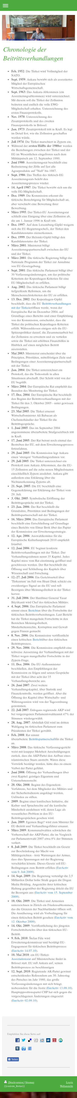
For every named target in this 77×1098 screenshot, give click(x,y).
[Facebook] (17, 1040)
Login (69, 1082)
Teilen (14, 1059)
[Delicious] (30, 1040)
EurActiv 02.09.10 (24, 1000)
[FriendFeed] (30, 1048)
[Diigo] (24, 1048)
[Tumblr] (17, 1048)
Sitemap (29, 1082)
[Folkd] (48, 1040)
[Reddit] (42, 1040)
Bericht (33, 610)
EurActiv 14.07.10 (24, 950)
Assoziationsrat (21, 959)
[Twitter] (24, 1040)
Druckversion (16, 1082)
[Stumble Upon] (61, 1040)
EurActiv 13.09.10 (59, 988)
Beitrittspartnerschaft (42, 739)
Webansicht (66, 1086)
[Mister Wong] (54, 1040)
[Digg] (36, 1040)
